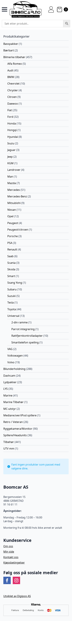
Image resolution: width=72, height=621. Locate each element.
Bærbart (8, 50)
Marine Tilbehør (13, 402)
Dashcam (9, 375)
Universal (13, 316)
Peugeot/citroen (17, 229)
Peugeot (12, 223)
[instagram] (16, 580)
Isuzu (10, 143)
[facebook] (7, 580)
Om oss (8, 546)
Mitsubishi (14, 203)
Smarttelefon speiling (25, 342)
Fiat (9, 110)
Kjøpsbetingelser (14, 562)
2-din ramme (19, 322)
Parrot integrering (23, 329)
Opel (10, 216)
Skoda (11, 269)
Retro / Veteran (13, 422)
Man (10, 176)
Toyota (11, 309)
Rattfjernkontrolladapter (27, 336)
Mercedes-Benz (17, 196)
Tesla (10, 302)
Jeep (10, 156)
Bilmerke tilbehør (14, 57)
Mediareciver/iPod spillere (20, 415)
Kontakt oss (10, 557)
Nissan (11, 210)
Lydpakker (10, 382)
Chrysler (12, 90)
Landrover (13, 170)
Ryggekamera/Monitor (17, 429)
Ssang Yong (14, 282)
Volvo (10, 362)
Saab (10, 256)
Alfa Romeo (14, 64)
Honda (11, 123)
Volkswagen (15, 355)
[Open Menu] (4, 9)
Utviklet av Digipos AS (17, 596)
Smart (11, 276)
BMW (10, 77)
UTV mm (8, 448)
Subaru (12, 289)
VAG (10, 349)
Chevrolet (13, 83)
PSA (9, 243)
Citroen (12, 97)
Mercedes (13, 190)
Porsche (12, 236)
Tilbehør (8, 442)
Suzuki (11, 296)
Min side (8, 551)
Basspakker (10, 44)
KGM (10, 163)
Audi (10, 70)
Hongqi (12, 130)
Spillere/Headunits (15, 435)
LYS (5, 389)
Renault (12, 249)
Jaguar (11, 150)
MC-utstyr (9, 409)
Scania (11, 263)
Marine (7, 395)
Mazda (11, 183)
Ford (10, 117)
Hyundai (12, 137)
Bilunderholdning (14, 369)
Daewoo (12, 103)
